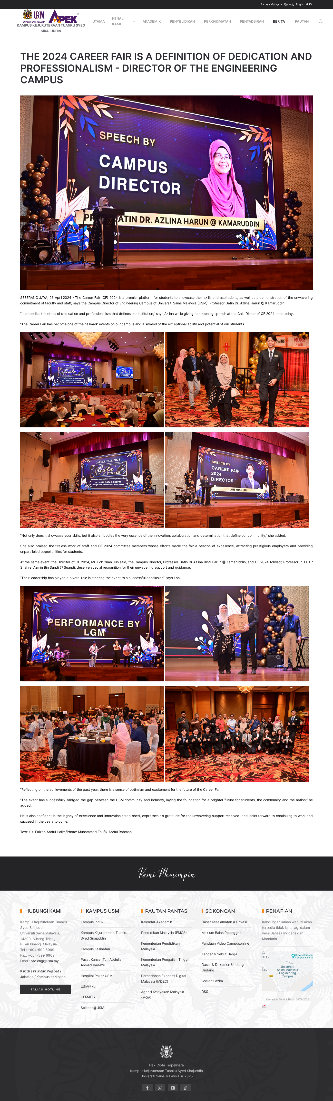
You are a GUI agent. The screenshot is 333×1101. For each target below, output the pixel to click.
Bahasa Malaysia (272, 4)
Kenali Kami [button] (118, 21)
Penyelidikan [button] (182, 21)
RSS (205, 991)
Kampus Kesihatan (95, 949)
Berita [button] (279, 21)
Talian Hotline (45, 989)
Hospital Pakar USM (96, 976)
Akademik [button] (152, 21)
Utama (98, 21)
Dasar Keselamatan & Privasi (224, 922)
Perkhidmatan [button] (217, 21)
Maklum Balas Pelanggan (222, 933)
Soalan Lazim (212, 981)
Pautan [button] (302, 21)
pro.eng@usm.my (45, 961)
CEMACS (88, 997)
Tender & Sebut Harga (219, 954)
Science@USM (92, 1008)
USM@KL (88, 986)
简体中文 (289, 4)
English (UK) (304, 4)
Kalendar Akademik (156, 922)
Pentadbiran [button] (252, 21)
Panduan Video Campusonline (225, 943)
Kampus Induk (92, 922)
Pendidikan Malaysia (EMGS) (164, 933)
